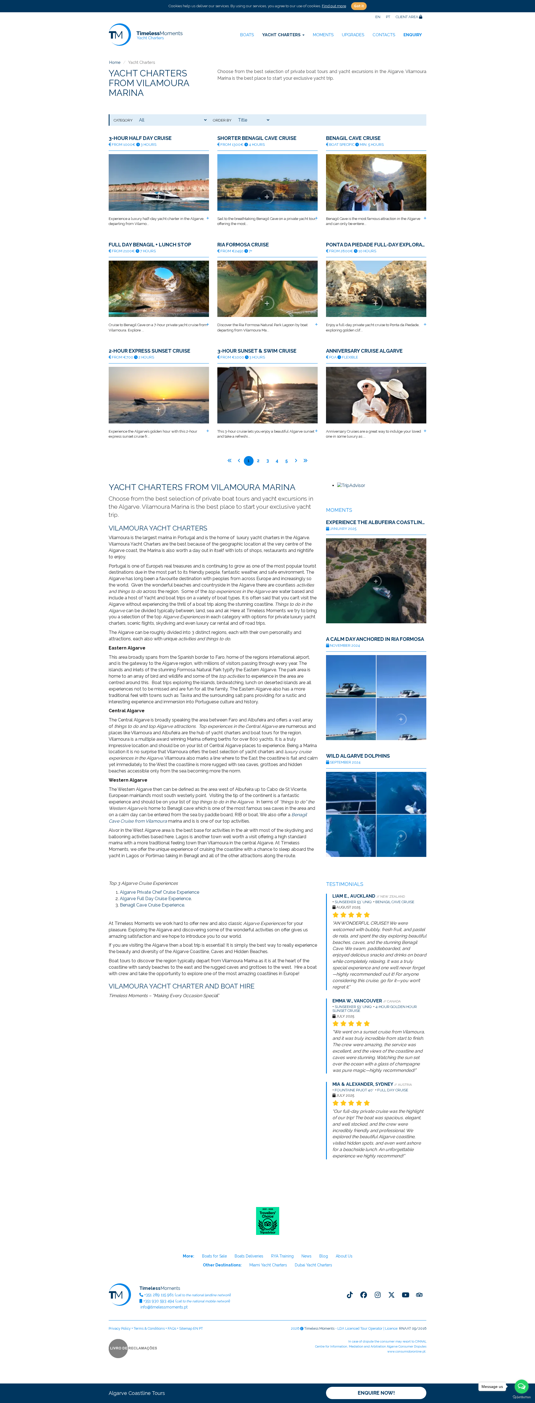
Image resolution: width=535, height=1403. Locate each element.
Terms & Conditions (149, 1328)
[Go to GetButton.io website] (522, 1397)
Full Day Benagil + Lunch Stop (150, 245)
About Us (344, 1256)
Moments (323, 34)
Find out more (334, 6)
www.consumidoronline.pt (406, 1351)
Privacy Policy (120, 1328)
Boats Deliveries (249, 1256)
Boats (247, 34)
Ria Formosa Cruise (243, 245)
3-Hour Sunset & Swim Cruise (256, 351)
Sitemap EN (188, 1328)
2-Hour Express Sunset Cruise (149, 351)
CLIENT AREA (407, 17)
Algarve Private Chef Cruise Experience (159, 892)
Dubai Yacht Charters (313, 1265)
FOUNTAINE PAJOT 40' (354, 1090)
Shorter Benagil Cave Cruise (256, 138)
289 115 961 (159, 1295)
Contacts (384, 34)
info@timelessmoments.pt (163, 1307)
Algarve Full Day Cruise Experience (155, 898)
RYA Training (282, 1256)
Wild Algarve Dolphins (358, 756)
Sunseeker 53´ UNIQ (353, 902)
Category (123, 120)
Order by (222, 120)
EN (377, 17)
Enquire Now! (376, 1393)
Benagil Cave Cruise (353, 138)
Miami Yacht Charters (268, 1265)
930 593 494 (159, 1301)
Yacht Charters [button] (282, 34)
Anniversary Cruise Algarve (364, 351)
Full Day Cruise (393, 1090)
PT (388, 17)
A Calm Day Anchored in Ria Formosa (375, 639)
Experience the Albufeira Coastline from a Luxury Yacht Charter (376, 522)
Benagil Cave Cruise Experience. (152, 905)
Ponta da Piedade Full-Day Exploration (376, 245)
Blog (323, 1256)
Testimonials (344, 884)
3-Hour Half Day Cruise (140, 138)
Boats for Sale (214, 1256)
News (306, 1256)
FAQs (172, 1328)
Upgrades (353, 34)
